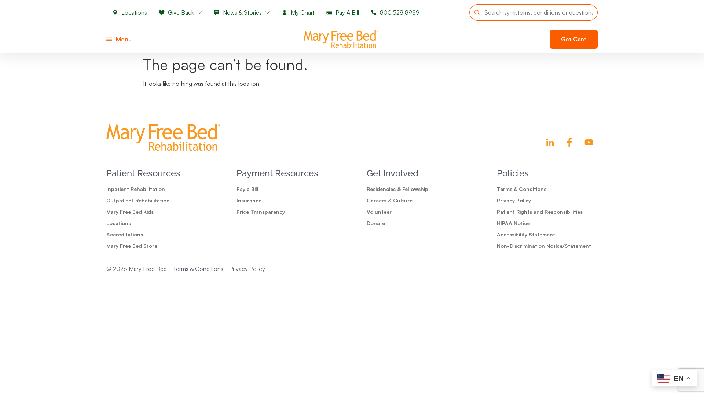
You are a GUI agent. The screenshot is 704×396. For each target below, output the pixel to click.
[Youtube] (589, 142)
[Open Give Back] (200, 12)
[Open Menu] (109, 39)
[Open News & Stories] (267, 12)
